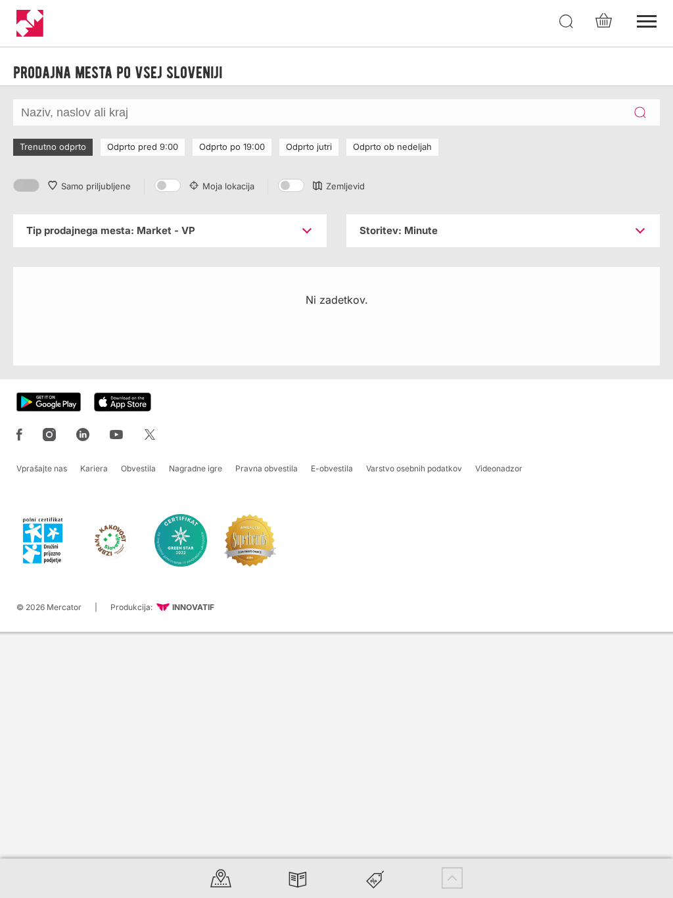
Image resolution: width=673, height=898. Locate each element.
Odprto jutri (309, 146)
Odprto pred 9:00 (142, 146)
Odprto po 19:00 (232, 146)
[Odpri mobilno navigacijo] (647, 20)
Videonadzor (498, 468)
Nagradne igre (195, 468)
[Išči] (566, 21)
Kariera (94, 468)
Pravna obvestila (266, 468)
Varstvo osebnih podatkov (414, 468)
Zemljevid (345, 186)
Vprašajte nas (41, 468)
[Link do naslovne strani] (29, 23)
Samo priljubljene (96, 186)
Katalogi (297, 878)
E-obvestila (332, 468)
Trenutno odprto (53, 146)
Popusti (375, 878)
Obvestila (138, 468)
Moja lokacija (228, 186)
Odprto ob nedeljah (392, 146)
